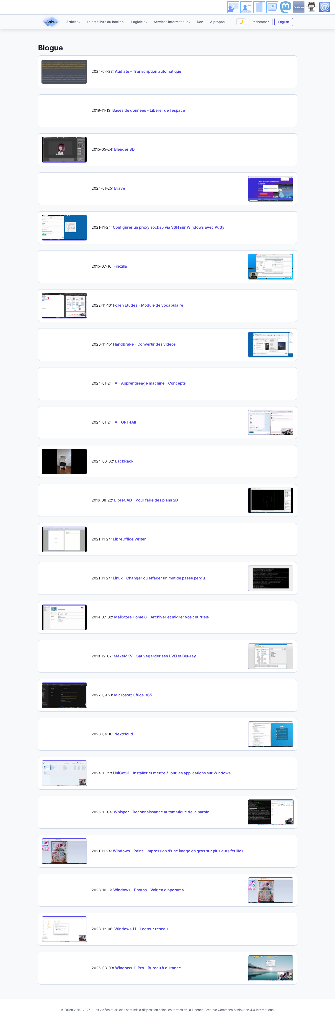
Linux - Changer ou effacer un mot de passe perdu (159, 578)
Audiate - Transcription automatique (148, 71)
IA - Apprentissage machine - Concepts (149, 383)
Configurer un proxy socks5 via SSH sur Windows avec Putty (168, 227)
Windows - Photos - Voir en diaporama (148, 890)
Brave (119, 188)
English (283, 22)
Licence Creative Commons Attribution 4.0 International (233, 1010)
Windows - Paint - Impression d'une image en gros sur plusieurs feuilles (178, 851)
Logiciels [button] (138, 22)
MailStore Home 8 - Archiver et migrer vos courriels (161, 617)
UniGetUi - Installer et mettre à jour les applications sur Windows (172, 773)
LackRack (124, 461)
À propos (217, 22)
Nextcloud (123, 734)
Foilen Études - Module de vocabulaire (148, 305)
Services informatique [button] (171, 22)
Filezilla (120, 266)
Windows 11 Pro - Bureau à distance (148, 968)
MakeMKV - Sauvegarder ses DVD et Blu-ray (155, 656)
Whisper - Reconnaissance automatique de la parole (161, 812)
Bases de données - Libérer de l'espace (148, 110)
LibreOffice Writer (129, 539)
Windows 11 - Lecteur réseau (141, 929)
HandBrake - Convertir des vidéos (144, 344)
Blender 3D (124, 149)
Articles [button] (72, 22)
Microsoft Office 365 (133, 695)
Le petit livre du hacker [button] (105, 22)
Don (200, 22)
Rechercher (260, 22)
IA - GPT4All (124, 422)
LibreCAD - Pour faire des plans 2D (146, 500)
